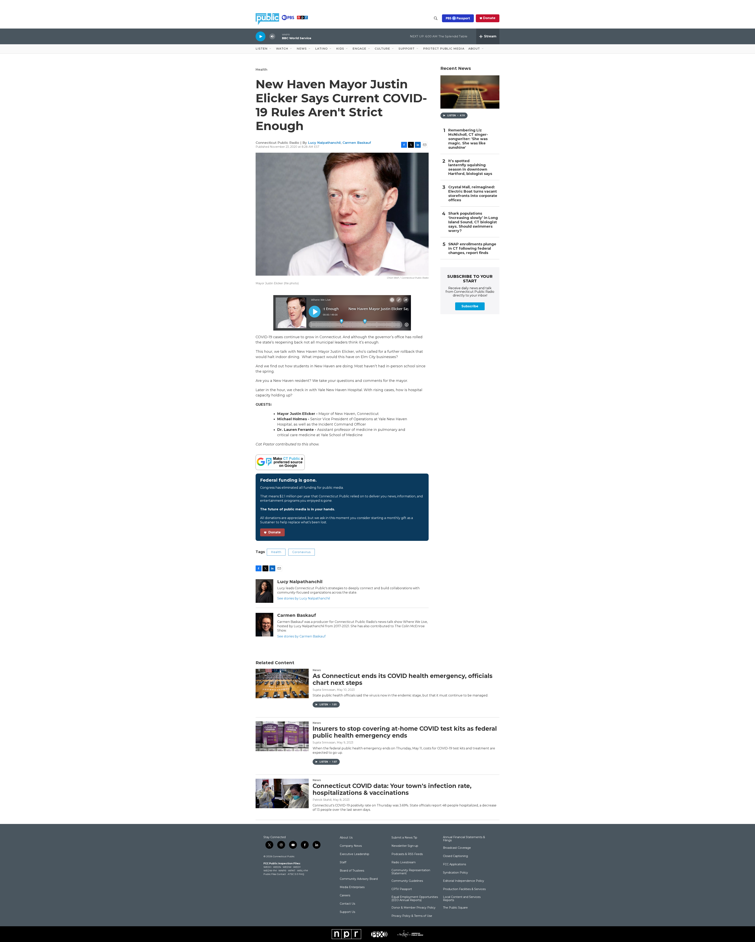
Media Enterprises (352, 887)
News (317, 670)
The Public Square (455, 907)
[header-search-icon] (435, 18)
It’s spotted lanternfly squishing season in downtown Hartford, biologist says (470, 167)
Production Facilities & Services (464, 889)
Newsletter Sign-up (404, 846)
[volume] (272, 36)
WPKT (291, 870)
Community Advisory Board (359, 879)
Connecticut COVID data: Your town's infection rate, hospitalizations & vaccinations (392, 789)
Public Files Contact (274, 874)
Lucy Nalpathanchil (324, 143)
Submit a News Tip (404, 837)
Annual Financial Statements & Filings (464, 839)
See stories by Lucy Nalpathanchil (303, 598)
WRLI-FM (302, 870)
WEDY (297, 866)
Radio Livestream (403, 862)
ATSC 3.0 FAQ (296, 874)
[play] (260, 36)
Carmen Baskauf (357, 143)
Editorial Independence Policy (463, 881)
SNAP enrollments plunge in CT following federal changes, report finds (472, 248)
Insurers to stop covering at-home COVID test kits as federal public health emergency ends (405, 732)
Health (261, 69)
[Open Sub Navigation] (270, 48)
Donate (489, 18)
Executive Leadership (354, 854)
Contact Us (347, 903)
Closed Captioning (455, 856)
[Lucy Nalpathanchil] (264, 591)
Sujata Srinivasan (324, 690)
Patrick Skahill (322, 800)
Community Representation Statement (410, 872)
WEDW (287, 866)
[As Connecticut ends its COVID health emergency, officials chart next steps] (282, 683)
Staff (343, 862)
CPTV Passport (401, 889)
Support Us (347, 912)
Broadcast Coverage (457, 848)
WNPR (282, 870)
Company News (351, 846)
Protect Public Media (443, 48)
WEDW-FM (270, 870)
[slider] (278, 36)
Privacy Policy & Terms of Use (411, 916)
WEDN (277, 866)
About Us (346, 837)
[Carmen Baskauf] (264, 624)
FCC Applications (454, 864)
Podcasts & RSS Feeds (407, 854)
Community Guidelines (407, 881)
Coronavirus (301, 552)
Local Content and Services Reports (462, 899)
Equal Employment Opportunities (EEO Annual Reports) (414, 899)
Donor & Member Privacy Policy (413, 907)
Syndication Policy (455, 872)
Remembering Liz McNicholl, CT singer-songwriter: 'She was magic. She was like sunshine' (468, 139)
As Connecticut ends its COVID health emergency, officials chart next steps (403, 679)
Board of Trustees (352, 870)
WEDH (267, 866)
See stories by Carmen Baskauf (301, 636)
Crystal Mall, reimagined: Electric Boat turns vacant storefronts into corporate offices (472, 193)
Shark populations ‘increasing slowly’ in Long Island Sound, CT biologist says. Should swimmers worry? (473, 222)
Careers (345, 895)
